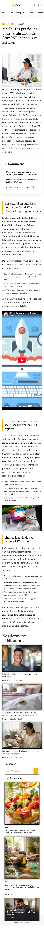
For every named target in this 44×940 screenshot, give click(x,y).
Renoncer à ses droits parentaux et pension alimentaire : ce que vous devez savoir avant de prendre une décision (21, 911)
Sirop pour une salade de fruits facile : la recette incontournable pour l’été (21, 831)
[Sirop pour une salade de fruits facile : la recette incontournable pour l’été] (22, 803)
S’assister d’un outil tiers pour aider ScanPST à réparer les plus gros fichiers (22, 173)
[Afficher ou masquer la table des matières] (31, 164)
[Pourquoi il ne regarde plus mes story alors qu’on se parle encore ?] (22, 735)
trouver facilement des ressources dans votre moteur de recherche (18, 615)
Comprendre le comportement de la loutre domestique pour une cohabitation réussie (22, 887)
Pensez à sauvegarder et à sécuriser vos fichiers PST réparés (22, 181)
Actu (6, 881)
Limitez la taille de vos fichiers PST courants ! (20, 188)
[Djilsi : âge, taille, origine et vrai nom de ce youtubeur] (22, 658)
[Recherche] (33, 5)
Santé (5, 719)
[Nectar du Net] (16, 5)
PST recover (34, 236)
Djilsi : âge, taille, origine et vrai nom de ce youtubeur (19, 675)
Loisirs (5, 680)
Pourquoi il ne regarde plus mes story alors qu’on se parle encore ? (20, 752)
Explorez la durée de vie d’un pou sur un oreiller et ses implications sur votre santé (19, 714)
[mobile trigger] (4, 5)
